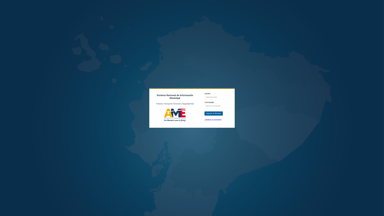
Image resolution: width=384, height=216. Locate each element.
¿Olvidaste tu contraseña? (213, 119)
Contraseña (209, 102)
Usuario (207, 93)
